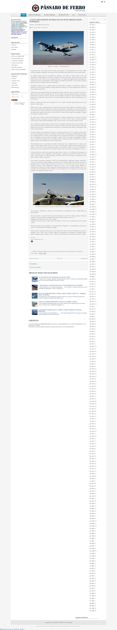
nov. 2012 (92, 416)
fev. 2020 (92, 216)
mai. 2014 (92, 371)
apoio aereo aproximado (53, 251)
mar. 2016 (92, 329)
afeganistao (40, 251)
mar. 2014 (92, 376)
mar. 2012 (92, 436)
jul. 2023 (92, 114)
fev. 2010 (92, 498)
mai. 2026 (92, 29)
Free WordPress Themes (44, 626)
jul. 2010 (92, 486)
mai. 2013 (92, 401)
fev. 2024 (92, 97)
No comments (44, 27)
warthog (35, 253)
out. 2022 (92, 137)
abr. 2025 (92, 62)
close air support (67, 251)
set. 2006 (92, 600)
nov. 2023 (92, 104)
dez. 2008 (92, 533)
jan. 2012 (92, 441)
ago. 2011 (92, 453)
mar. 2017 (92, 304)
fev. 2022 (92, 157)
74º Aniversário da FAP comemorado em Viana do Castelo (54, 277)
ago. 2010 (92, 483)
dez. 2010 (92, 473)
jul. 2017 (92, 294)
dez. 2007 (92, 563)
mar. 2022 (92, 154)
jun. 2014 (92, 368)
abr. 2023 (92, 122)
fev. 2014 (92, 378)
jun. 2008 (92, 548)
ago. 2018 (92, 261)
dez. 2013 (92, 383)
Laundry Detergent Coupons (75, 626)
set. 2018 (92, 259)
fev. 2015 (92, 349)
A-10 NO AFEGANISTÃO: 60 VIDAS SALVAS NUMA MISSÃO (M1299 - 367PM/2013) (56, 21)
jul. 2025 (92, 54)
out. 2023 (92, 107)
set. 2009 (92, 511)
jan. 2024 (92, 99)
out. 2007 (92, 568)
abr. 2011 (92, 463)
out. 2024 (92, 77)
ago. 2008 (92, 543)
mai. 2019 (92, 239)
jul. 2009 (92, 516)
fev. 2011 (92, 468)
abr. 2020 (92, 211)
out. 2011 (92, 448)
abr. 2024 (92, 92)
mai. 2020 (92, 209)
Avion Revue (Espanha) (17, 60)
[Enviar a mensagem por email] (39, 253)
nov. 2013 (92, 386)
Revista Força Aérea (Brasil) (18, 69)
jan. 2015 (92, 351)
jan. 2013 (92, 411)
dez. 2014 (92, 354)
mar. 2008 (92, 556)
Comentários (16, 96)
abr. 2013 (92, 403)
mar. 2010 (92, 496)
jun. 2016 (92, 321)
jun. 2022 (92, 147)
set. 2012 (92, 421)
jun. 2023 (92, 117)
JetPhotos (14, 83)
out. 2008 (92, 538)
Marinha (14, 49)
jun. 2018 (92, 266)
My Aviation (15, 85)
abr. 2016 (92, 326)
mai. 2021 (92, 179)
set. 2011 (92, 451)
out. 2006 (92, 598)
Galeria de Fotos (64, 15)
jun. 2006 (92, 608)
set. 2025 (92, 49)
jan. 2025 (92, 69)
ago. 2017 (92, 291)
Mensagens (15, 94)
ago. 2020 (92, 201)
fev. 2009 (92, 528)
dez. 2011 (92, 443)
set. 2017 (92, 289)
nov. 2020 (92, 194)
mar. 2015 (92, 346)
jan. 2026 (92, 39)
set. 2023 (92, 109)
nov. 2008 (92, 536)
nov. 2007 (92, 566)
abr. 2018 (92, 271)
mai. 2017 (92, 299)
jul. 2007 (92, 575)
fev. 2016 (92, 331)
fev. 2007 (92, 588)
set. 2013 (92, 391)
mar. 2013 (92, 406)
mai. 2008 (92, 551)
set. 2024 (92, 79)
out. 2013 (92, 388)
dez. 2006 (92, 593)
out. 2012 (92, 418)
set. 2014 (92, 361)
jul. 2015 (92, 341)
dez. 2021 (92, 162)
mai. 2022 (92, 149)
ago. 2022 (92, 142)
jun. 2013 (92, 398)
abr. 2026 (92, 32)
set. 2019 (92, 229)
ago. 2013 (92, 393)
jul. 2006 (92, 605)
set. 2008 (92, 541)
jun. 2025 (92, 57)
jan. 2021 (92, 189)
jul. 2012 (92, 426)
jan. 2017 (92, 309)
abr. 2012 (92, 433)
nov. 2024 (92, 74)
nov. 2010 (92, 476)
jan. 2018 (92, 279)
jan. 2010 (92, 501)
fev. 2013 (92, 408)
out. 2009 (92, 508)
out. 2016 (92, 314)
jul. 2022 (92, 144)
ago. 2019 (92, 231)
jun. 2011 (92, 458)
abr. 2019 (92, 241)
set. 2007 (92, 570)
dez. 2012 (92, 413)
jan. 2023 (92, 129)
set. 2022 (92, 139)
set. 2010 (92, 481)
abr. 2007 (92, 583)
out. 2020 (92, 196)
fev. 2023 (92, 127)
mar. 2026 (92, 34)
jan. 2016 (92, 334)
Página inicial (59, 258)
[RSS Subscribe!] (102, 2)
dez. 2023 (92, 102)
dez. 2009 (92, 503)
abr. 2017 (92, 301)
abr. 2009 (92, 523)
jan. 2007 (92, 590)
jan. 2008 (92, 561)
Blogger (22, 103)
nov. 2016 (92, 311)
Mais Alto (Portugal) (17, 67)
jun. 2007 (92, 578)
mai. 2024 (92, 89)
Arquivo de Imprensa (34, 15)
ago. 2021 (92, 172)
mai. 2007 (92, 580)
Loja (73, 15)
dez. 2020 (92, 191)
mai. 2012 (92, 431)
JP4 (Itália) (14, 65)
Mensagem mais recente (34, 258)
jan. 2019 (92, 249)
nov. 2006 (92, 595)
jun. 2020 (92, 206)
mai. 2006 (92, 610)
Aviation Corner (16, 80)
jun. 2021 (92, 176)
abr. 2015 (92, 344)
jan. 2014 (92, 381)
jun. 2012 (92, 428)
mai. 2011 (92, 461)
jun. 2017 (92, 296)
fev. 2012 (92, 438)
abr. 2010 (92, 493)
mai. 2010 (92, 491)
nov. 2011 (92, 446)
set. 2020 (92, 199)
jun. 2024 (92, 87)
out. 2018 (92, 256)
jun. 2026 (92, 27)
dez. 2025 (92, 42)
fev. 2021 (92, 186)
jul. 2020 (92, 204)
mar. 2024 (92, 94)
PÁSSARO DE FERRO (58, 622)
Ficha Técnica (82, 15)
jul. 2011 (92, 456)
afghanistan (45, 251)
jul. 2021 (92, 174)
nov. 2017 (92, 284)
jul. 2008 (92, 546)
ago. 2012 (92, 423)
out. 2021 (92, 167)
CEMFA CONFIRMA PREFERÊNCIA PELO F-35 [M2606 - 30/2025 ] (57, 301)
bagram (61, 251)
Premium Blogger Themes (64, 626)
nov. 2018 (92, 254)
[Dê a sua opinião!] (41, 253)
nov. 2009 (92, 506)
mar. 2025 (92, 64)
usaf (33, 253)
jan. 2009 (92, 531)
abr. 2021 (92, 181)
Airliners (14, 78)
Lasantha (57, 626)
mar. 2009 (92, 526)
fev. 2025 (92, 67)
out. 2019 (92, 226)
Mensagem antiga (84, 258)
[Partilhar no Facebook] (45, 253)
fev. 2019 (92, 246)
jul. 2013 (92, 396)
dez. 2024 (92, 72)
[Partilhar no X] (43, 253)
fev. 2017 (92, 306)
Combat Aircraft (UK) (17, 62)
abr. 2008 (92, 553)
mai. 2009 (92, 521)
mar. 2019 (92, 244)
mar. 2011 (92, 466)
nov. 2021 (92, 164)
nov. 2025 (92, 44)
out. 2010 (92, 478)
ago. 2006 (92, 603)
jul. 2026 (92, 24)
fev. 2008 (92, 558)
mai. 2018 (92, 269)
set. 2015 (92, 339)
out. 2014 (92, 358)
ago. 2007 (92, 573)
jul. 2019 (92, 234)
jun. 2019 (92, 236)
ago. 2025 (92, 52)
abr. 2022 (92, 152)
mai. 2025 (92, 59)
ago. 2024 (92, 82)
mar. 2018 (92, 274)
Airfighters (14, 76)
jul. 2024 (92, 84)
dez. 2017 (92, 281)
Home (23, 15)
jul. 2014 (92, 366)
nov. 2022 (92, 134)
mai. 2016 (92, 324)
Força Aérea (15, 47)
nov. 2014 (92, 356)
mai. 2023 (92, 119)
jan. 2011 (92, 471)
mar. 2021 (92, 184)
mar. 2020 (92, 214)
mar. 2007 (92, 585)
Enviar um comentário (35, 267)
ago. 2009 (92, 513)
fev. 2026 (92, 37)
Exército (14, 45)
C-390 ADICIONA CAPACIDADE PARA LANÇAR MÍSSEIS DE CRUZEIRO (60, 285)
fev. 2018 (92, 276)
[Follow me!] (105, 2)
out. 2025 (92, 47)
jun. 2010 (92, 488)
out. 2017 (92, 286)
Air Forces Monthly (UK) (18, 56)
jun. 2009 (92, 518)
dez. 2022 (92, 132)
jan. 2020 (92, 219)
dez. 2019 (92, 221)
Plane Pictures (15, 87)
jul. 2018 (92, 264)
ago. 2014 (92, 363)
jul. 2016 (92, 319)
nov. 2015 (92, 336)
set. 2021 (92, 169)
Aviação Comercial (49, 15)
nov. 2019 (92, 224)
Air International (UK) (17, 58)
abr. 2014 (92, 373)
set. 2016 (92, 316)
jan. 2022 (92, 159)
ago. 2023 (92, 112)
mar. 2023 (92, 124)
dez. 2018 (92, 251)
